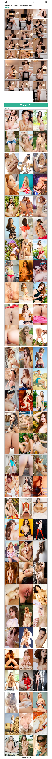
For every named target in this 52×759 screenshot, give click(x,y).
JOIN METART (26, 104)
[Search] (47, 2)
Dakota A (6, 7)
